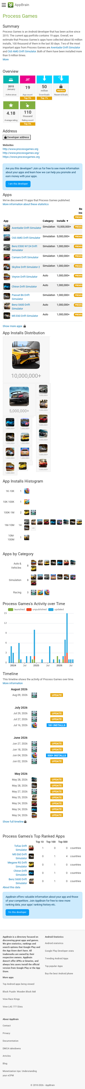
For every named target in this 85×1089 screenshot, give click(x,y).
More (6, 59)
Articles (7, 1056)
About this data (11, 887)
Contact (7, 1025)
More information (13, 683)
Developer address (18, 137)
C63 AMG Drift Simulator (22, 51)
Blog (5, 1063)
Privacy (6, 1033)
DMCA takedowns (12, 1048)
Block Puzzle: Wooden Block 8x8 (19, 991)
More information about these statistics (26, 204)
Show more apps (12, 326)
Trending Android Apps (56, 958)
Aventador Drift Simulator (65, 47)
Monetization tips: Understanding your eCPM (20, 1073)
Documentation (10, 1041)
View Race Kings (11, 999)
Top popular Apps (54, 966)
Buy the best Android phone (59, 973)
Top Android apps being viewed (18, 984)
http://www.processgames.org (20, 149)
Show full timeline (13, 821)
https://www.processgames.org (21, 156)
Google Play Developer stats (59, 951)
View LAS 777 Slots (13, 1006)
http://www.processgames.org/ (21, 152)
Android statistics (54, 943)
